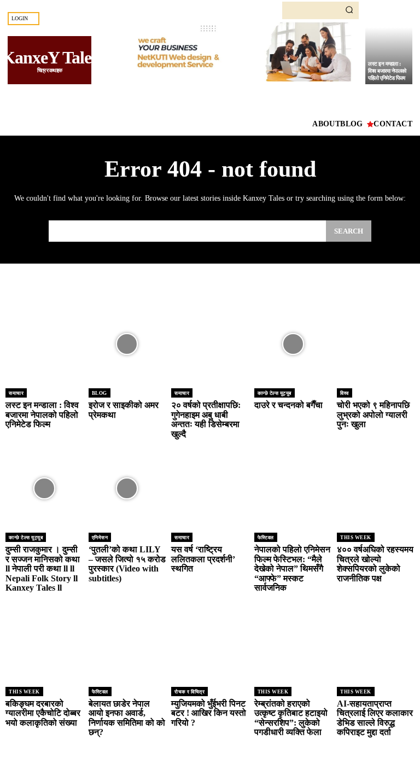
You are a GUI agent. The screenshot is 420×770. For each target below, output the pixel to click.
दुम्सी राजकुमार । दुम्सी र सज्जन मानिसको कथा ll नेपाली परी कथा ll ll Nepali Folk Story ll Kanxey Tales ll (42, 568)
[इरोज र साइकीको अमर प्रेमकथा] (127, 344)
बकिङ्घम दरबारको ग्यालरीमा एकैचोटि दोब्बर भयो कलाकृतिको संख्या (42, 713)
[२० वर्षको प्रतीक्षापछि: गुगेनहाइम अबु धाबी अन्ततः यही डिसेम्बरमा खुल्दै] (210, 344)
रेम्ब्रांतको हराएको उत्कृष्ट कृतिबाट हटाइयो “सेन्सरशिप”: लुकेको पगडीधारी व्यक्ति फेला (291, 718)
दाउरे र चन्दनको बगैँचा (288, 405)
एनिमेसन (100, 537)
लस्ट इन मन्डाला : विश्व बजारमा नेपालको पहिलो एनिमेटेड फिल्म (387, 71)
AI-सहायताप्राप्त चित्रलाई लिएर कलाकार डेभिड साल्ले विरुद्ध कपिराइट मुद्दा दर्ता (375, 718)
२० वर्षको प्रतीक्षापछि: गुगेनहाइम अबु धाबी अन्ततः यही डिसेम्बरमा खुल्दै (206, 419)
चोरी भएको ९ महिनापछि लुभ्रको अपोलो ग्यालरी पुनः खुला (373, 414)
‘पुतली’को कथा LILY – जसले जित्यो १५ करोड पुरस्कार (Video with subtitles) (127, 564)
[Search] (349, 10)
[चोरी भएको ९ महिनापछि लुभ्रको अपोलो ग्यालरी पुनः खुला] (376, 344)
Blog (99, 393)
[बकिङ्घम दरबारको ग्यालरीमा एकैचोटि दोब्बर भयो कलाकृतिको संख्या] (44, 642)
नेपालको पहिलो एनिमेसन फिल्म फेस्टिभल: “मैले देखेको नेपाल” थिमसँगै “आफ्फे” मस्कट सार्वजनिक (292, 568)
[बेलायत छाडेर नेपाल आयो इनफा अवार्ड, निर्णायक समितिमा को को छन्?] (127, 642)
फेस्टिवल (266, 537)
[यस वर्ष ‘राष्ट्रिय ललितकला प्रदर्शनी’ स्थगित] (210, 488)
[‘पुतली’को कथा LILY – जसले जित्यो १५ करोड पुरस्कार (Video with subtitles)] (127, 488)
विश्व (344, 393)
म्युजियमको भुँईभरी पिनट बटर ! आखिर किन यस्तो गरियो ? (208, 713)
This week (355, 537)
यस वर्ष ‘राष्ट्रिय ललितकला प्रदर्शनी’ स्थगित (203, 559)
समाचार (16, 393)
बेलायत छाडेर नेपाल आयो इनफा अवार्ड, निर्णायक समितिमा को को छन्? (127, 718)
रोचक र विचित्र (189, 692)
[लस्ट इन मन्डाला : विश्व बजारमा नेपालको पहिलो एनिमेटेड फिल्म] (44, 344)
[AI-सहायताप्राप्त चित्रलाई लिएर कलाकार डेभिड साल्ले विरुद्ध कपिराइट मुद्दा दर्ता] (376, 642)
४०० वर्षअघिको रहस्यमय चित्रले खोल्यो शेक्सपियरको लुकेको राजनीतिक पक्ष (375, 564)
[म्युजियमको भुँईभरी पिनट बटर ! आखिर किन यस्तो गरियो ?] (210, 642)
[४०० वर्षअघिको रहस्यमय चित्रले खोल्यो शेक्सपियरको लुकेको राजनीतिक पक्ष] (376, 488)
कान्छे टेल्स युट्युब (274, 393)
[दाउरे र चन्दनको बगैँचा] (293, 344)
